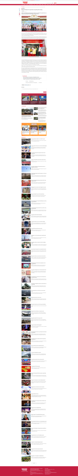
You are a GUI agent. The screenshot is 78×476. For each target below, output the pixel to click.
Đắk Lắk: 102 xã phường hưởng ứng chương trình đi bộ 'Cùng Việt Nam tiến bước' (38, 180)
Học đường (40, 4)
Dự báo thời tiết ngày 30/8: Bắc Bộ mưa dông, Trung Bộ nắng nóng (38, 373)
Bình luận (19, 14)
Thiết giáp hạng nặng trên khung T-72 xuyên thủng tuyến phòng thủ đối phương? (27, 116)
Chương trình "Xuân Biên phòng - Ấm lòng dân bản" (31, 82)
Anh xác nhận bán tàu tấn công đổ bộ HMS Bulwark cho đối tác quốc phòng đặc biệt (38, 201)
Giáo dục (24, 4)
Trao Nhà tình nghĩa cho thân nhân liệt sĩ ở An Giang (42, 102)
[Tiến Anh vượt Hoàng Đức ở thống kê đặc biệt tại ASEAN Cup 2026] (26, 127)
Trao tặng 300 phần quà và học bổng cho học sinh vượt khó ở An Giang (26, 102)
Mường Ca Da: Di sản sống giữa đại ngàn (36, 407)
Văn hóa (53, 4)
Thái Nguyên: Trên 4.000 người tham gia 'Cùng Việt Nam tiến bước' (38, 235)
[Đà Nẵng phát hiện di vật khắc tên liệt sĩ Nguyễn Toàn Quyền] (26, 190)
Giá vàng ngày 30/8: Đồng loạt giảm (42, 131)
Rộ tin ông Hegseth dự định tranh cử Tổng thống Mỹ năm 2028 (38, 421)
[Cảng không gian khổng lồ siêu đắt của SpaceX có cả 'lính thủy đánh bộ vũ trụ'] (26, 176)
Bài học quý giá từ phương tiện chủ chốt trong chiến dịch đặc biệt (42, 118)
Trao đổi (37, 4)
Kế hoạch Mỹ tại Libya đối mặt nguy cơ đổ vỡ (36, 228)
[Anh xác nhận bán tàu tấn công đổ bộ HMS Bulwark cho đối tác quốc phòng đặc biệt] (26, 204)
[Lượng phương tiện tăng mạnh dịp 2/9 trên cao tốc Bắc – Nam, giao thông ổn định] (26, 210)
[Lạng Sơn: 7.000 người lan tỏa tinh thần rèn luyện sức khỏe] (26, 162)
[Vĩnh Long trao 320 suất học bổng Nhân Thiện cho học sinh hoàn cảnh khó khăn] (34, 98)
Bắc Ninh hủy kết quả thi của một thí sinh (36, 297)
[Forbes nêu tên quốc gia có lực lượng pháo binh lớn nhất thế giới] (36, 113)
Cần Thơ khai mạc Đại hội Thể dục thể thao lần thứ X (37, 359)
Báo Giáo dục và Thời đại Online (25, 2)
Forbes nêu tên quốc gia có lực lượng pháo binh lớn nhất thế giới (42, 113)
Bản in (19, 12)
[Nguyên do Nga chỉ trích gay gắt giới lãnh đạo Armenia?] (34, 127)
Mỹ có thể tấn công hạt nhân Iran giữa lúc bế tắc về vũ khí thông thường (38, 153)
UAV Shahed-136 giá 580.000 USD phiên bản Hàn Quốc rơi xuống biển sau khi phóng (38, 167)
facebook (19, 10)
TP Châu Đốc (40, 82)
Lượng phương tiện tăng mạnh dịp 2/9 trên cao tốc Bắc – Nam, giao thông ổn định (38, 208)
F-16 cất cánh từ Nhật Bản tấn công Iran (36, 352)
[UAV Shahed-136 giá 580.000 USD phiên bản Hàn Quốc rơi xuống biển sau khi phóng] (26, 169)
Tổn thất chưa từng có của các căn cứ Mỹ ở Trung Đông (38, 221)
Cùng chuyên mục (25, 94)
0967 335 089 (48, 470)
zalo (19, 8)
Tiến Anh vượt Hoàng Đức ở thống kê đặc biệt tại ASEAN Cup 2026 (25, 132)
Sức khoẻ (48, 4)
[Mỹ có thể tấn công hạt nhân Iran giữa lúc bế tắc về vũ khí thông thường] (26, 155)
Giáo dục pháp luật (31, 4)
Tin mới (19, 15)
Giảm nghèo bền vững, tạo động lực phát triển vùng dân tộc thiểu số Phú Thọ (38, 339)
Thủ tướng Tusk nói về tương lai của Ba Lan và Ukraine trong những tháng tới (38, 401)
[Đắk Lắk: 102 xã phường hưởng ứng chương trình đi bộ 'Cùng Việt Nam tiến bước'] (26, 183)
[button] (46, 130)
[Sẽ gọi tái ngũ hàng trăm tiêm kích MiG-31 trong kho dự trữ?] (36, 108)
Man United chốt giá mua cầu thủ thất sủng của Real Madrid (38, 304)
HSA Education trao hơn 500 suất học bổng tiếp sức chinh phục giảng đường (38, 263)
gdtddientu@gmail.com (38, 0)
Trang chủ (22, 4)
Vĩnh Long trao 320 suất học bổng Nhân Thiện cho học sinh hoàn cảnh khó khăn (34, 102)
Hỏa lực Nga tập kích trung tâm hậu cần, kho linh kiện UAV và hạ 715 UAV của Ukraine (38, 277)
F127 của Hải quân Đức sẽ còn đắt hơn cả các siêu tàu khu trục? (38, 291)
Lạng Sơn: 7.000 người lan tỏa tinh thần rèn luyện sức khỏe (38, 159)
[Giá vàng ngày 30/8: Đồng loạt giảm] (42, 127)
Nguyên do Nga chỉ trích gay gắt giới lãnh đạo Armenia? (34, 131)
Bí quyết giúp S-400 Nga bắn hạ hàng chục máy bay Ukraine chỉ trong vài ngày (38, 284)
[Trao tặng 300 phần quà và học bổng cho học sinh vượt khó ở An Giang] (26, 98)
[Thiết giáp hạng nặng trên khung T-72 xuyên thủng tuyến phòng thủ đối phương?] (27, 111)
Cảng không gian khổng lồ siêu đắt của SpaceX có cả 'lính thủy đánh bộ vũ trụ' (38, 173)
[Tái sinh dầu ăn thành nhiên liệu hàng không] (26, 217)
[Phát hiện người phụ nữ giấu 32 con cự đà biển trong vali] (26, 142)
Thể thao (55, 4)
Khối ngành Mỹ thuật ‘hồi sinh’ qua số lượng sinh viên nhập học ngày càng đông (39, 332)
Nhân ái (42, 4)
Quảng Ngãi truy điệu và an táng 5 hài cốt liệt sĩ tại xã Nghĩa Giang (38, 242)
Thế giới (45, 4)
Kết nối (34, 4)
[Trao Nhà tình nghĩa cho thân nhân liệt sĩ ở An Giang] (43, 98)
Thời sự (27, 4)
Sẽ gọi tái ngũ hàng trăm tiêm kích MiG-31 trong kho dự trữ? (42, 108)
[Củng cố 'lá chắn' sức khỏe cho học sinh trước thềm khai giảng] (26, 148)
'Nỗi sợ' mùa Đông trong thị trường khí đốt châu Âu (37, 345)
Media (50, 4)
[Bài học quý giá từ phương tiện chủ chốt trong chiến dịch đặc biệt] (36, 118)
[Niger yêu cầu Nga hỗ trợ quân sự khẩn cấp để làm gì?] (26, 197)
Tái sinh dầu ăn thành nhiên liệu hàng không (36, 214)
